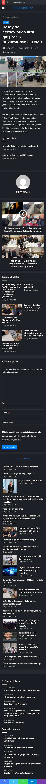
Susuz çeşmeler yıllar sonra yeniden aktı (21, 656)
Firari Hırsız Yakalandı (29, 285)
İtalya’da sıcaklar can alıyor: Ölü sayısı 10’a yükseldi (29, 647)
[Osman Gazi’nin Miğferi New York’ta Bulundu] (12, 309)
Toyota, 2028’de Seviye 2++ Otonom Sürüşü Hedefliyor (30, 570)
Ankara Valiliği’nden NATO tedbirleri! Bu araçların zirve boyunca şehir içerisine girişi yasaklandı (11, 290)
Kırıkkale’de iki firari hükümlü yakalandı (20, 146)
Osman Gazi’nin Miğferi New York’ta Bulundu (11, 320)
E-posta (6, 413)
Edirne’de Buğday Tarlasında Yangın (32, 306)
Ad (4, 403)
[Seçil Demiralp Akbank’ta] (10, 486)
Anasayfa (8, 17)
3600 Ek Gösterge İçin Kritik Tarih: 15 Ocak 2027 (10, 346)
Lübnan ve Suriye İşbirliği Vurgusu (17, 155)
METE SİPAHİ (10, 48)
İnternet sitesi (7, 422)
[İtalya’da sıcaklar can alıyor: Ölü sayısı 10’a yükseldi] (10, 648)
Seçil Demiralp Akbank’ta (16, 2)
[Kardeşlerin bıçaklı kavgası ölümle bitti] (10, 636)
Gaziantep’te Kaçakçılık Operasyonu (30, 557)
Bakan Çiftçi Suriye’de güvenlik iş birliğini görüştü (29, 623)
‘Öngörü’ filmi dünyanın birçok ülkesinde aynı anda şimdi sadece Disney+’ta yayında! (21, 519)
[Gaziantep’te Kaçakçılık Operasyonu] (10, 560)
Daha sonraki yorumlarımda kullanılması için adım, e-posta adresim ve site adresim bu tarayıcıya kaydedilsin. (21, 436)
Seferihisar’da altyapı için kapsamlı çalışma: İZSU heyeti (34, 333)
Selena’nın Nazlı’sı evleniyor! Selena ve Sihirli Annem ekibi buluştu (20, 548)
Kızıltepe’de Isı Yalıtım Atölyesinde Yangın (22, 663)
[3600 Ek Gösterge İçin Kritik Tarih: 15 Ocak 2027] (12, 335)
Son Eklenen (23, 458)
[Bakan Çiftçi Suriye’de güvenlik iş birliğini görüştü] (10, 624)
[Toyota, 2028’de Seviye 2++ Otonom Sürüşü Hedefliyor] (10, 571)
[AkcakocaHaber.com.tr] (23, 7)
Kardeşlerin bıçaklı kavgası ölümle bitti (28, 634)
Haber (15, 17)
